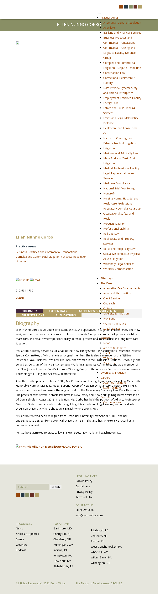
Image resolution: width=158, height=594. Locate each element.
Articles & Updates (114, 348)
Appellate (109, 27)
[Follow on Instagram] (131, 7)
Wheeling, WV (99, 552)
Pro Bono (109, 318)
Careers (105, 377)
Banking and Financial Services (122, 32)
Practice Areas (109, 17)
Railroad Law (111, 233)
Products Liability (113, 223)
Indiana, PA (60, 550)
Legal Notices (111, 328)
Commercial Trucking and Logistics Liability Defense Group (119, 53)
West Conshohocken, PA (106, 546)
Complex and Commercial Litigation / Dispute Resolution (51, 256)
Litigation (109, 148)
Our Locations (112, 402)
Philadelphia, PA (63, 566)
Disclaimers (83, 486)
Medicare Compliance (116, 183)
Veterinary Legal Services (118, 264)
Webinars (109, 358)
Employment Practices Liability (122, 98)
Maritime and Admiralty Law (120, 153)
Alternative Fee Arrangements (121, 288)
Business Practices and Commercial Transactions (46, 252)
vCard (20, 298)
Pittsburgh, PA (99, 530)
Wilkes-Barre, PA (101, 557)
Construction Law (114, 73)
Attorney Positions (114, 382)
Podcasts (109, 363)
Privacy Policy (84, 491)
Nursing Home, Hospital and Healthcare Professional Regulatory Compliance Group (122, 203)
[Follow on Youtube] (140, 7)
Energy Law (110, 103)
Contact (105, 397)
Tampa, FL (97, 541)
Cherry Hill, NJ (61, 534)
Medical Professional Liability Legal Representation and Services (121, 173)
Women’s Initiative (114, 323)
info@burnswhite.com (89, 515)
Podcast (21, 550)
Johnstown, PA (62, 555)
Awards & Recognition (117, 293)
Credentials (58, 311)
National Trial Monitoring (118, 188)
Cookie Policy (84, 481)
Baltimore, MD (62, 528)
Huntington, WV (63, 544)
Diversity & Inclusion (116, 313)
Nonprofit (109, 193)
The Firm (106, 283)
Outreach (109, 303)
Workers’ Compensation (118, 269)
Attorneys (107, 278)
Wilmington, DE (100, 563)
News (106, 343)
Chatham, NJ (99, 536)
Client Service (111, 298)
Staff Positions (112, 387)
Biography (29, 311)
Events (107, 353)
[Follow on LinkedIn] (135, 7)
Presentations (33, 315)
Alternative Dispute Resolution (122, 22)
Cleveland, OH (62, 539)
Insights (105, 338)
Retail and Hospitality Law (119, 249)
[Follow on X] (126, 7)
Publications (66, 315)
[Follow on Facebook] (121, 7)
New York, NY (62, 561)
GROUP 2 (116, 583)
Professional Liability (116, 228)
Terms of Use (84, 497)
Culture (107, 308)
